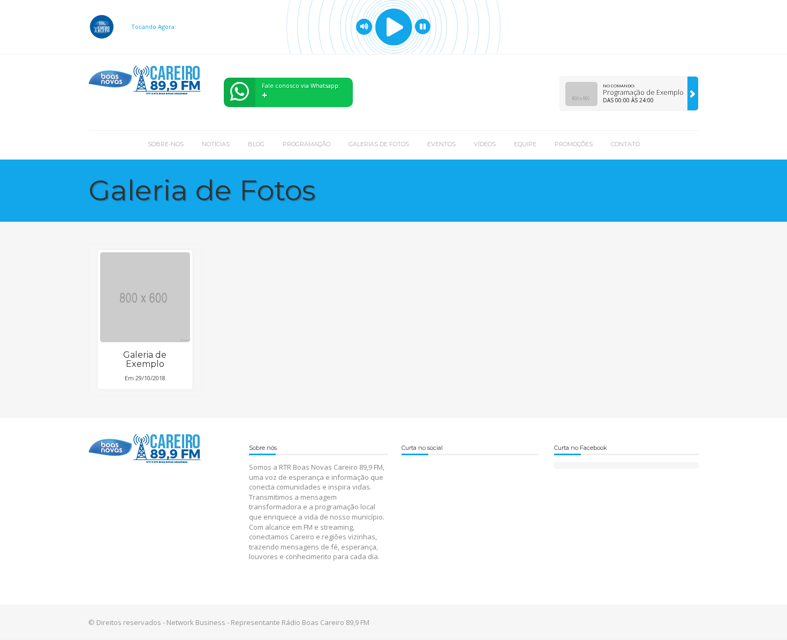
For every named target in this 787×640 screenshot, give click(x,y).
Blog (256, 144)
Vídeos (485, 144)
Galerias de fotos (379, 144)
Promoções (574, 144)
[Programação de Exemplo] (692, 93)
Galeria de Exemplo (145, 360)
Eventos (441, 144)
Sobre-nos (166, 144)
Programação (306, 144)
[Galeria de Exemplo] (145, 297)
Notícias (216, 144)
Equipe (525, 144)
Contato (625, 144)
